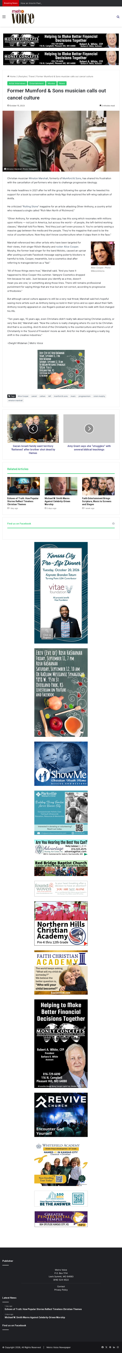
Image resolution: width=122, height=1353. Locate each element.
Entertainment (37, 83)
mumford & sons (61, 396)
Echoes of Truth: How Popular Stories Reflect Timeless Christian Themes (23, 501)
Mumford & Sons (71, 178)
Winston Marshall (38, 178)
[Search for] (118, 17)
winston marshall (15, 400)
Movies (51, 83)
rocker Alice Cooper (67, 246)
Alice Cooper (23, 396)
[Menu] (4, 17)
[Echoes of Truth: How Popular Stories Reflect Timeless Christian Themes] (23, 486)
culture (42, 396)
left (49, 396)
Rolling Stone (30, 206)
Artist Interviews (17, 83)
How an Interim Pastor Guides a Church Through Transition (50, 3)
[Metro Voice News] (22, 17)
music (73, 396)
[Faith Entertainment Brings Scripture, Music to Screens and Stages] (98, 486)
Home (12, 76)
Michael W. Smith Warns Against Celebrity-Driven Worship (57, 501)
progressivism (85, 396)
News (62, 83)
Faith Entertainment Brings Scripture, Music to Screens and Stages (96, 501)
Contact (61, 1286)
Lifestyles (22, 76)
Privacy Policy (61, 1289)
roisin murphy (99, 396)
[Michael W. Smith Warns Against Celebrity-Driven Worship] (61, 486)
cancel (34, 396)
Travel (32, 76)
